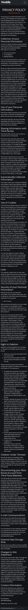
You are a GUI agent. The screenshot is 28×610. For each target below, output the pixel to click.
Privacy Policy (19, 608)
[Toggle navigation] (24, 2)
